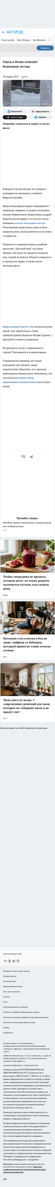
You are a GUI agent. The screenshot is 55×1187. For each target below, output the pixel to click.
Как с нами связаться (11, 992)
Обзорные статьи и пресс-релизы (16, 971)
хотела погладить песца (29, 223)
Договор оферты (9, 976)
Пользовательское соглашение (15, 1007)
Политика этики (9, 981)
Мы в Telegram (23, 40)
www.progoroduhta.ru (25, 1043)
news (25, 76)
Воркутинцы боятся (16, 326)
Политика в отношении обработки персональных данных (26, 1017)
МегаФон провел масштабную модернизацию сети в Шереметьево (27, 526)
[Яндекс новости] (40, 111)
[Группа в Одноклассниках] (9, 961)
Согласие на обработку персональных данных (21, 1012)
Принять (45, 48)
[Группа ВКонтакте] (15, 111)
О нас (5, 1002)
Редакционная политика (12, 986)
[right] (52, 40)
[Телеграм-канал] (40, 117)
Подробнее (33, 1159)
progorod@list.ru (18, 1061)
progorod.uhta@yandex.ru (13, 1065)
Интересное (8, 1033)
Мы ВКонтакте (39, 40)
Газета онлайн (7, 40)
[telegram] (32, 457)
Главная (6, 1027)
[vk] (23, 457)
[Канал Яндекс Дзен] (15, 117)
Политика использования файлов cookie (19, 1022)
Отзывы (6, 997)
